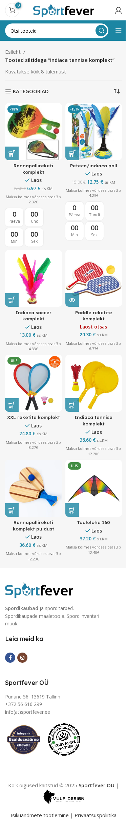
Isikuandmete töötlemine (39, 815)
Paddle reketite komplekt (93, 315)
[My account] (118, 10)
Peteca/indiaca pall (93, 165)
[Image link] (39, 589)
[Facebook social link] (10, 658)
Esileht (13, 51)
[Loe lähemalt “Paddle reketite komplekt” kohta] (72, 300)
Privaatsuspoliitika (96, 815)
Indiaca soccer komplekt (33, 315)
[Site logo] (63, 9)
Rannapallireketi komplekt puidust (33, 525)
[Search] (101, 30)
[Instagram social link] (22, 658)
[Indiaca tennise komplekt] (93, 383)
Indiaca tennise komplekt (93, 420)
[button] (12, 153)
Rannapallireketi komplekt (33, 169)
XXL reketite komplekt (33, 417)
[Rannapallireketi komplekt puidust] (33, 488)
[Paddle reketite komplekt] (93, 278)
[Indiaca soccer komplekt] (33, 278)
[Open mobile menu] (118, 30)
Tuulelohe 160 (93, 522)
